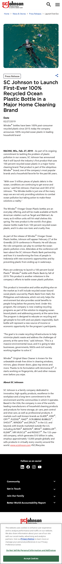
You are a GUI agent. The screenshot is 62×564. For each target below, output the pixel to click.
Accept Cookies (31, 558)
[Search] (49, 4)
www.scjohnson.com (20, 445)
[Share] (57, 75)
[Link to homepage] (12, 4)
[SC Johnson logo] (31, 521)
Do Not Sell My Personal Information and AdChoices (31, 550)
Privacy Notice (27, 539)
